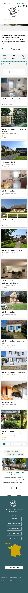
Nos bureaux (14, 538)
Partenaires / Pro (14, 529)
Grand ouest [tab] (9, 546)
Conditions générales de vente (15, 577)
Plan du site (22, 580)
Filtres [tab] (23, 58)
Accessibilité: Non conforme (6, 584)
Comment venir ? (14, 567)
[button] (26, 6)
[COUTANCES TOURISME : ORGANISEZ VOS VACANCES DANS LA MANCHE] (14, 12)
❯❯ (25, 444)
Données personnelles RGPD (6, 580)
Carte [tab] (13, 58)
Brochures (14, 519)
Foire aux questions (14, 524)
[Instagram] (15, 515)
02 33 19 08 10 (15, 512)
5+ (12, 444)
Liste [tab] (4, 58)
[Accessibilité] (18, 6)
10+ (15, 444)
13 (18, 444)
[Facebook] (12, 515)
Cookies (16, 580)
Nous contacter (14, 533)
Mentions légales (4, 577)
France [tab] (7, 543)
